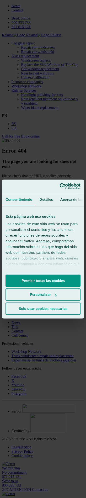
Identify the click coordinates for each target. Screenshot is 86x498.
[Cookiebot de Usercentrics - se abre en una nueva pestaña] (61, 186)
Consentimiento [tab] (18, 199)
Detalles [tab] (46, 199)
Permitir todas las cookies (43, 281)
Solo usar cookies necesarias (43, 309)
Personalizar (40, 294)
